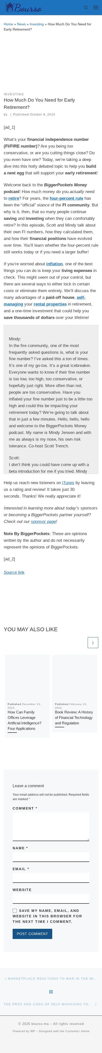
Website (22, 890)
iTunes (68, 482)
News (21, 24)
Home (8, 24)
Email (21, 869)
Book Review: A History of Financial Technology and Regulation (74, 717)
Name (20, 848)
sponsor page (43, 521)
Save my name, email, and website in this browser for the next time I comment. (47, 916)
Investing (37, 24)
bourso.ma (40, 1024)
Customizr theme (77, 1031)
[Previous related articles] (81, 642)
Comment (25, 808)
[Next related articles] (93, 642)
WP (32, 1031)
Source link (14, 572)
